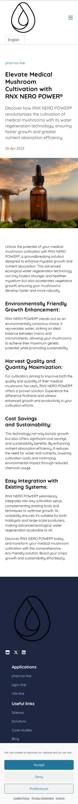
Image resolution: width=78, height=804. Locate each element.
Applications (24, 667)
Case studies (22, 730)
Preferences (39, 789)
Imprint (60, 798)
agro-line (19, 685)
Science (18, 712)
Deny (39, 777)
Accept (39, 765)
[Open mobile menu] (70, 17)
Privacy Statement (43, 798)
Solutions (19, 721)
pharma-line (15, 63)
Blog (15, 739)
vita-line (18, 693)
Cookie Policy (21, 798)
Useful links (23, 703)
